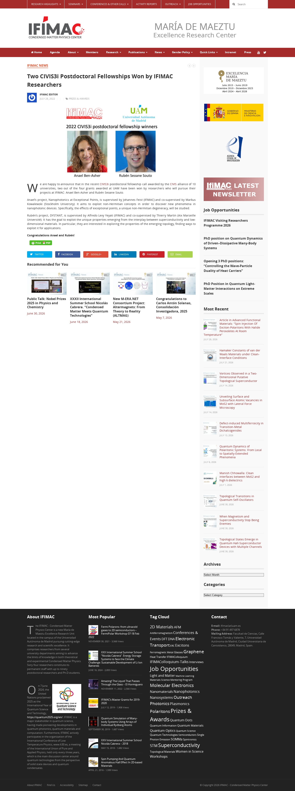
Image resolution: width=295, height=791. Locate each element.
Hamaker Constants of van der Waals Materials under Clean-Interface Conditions (240, 353)
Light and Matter (162, 675)
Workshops (159, 756)
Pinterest (152, 254)
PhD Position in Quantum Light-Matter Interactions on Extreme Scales (229, 289)
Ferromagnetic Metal (161, 652)
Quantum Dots (181, 720)
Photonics (159, 703)
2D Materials (161, 627)
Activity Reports (146, 4)
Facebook (67, 254)
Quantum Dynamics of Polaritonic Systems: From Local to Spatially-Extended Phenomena (241, 451)
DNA (171, 639)
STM (154, 745)
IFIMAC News (37, 65)
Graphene (193, 651)
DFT (164, 639)
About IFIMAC (34, 785)
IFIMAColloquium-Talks (169, 661)
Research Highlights (44, 4)
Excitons (182, 645)
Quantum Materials (190, 725)
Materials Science (160, 679)
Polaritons (160, 711)
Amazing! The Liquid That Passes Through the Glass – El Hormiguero (122, 682)
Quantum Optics (162, 730)
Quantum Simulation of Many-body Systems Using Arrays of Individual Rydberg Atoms (119, 721)
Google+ (96, 254)
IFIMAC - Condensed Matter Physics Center (244, 785)
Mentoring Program (181, 679)
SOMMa (176, 739)
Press (247, 52)
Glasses (178, 652)
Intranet (230, 52)
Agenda (55, 52)
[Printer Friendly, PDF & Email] (41, 242)
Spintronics (189, 739)
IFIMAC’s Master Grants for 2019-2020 (120, 701)
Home (38, 52)
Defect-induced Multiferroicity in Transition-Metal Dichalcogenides (241, 426)
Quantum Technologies (164, 735)
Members (92, 52)
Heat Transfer (158, 657)
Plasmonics (179, 703)
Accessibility (67, 785)
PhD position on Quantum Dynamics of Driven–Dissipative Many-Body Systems (233, 243)
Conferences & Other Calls (108, 4)
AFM (177, 627)
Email (178, 254)
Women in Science (189, 751)
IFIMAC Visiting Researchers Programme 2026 (226, 223)
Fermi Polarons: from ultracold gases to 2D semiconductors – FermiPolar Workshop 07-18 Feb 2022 (113, 632)
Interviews (196, 662)
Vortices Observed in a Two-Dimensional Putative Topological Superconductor (238, 377)
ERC (172, 645)
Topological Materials (162, 751)
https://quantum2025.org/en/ (45, 717)
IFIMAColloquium (177, 657)
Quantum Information (163, 725)
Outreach (183, 697)
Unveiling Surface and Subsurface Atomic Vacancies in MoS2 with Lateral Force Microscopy (241, 402)
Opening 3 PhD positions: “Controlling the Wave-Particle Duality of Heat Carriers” (228, 266)
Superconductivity (179, 745)
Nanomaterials (161, 691)
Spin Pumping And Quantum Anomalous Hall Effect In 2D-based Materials (121, 762)
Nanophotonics (187, 691)
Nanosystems (161, 697)
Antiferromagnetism (161, 633)
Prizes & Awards (79, 98)
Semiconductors (187, 734)
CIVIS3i (104, 184)
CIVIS (173, 184)
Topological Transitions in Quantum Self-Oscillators (237, 498)
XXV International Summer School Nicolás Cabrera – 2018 (121, 741)
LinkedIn (124, 254)
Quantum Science (186, 730)
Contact (97, 785)
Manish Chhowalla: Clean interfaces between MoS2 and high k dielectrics (240, 476)
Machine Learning (185, 676)
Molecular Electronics (172, 685)
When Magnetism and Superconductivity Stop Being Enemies (239, 520)
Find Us (51, 785)
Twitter (39, 254)
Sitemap (83, 785)
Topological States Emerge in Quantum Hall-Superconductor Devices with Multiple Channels (241, 542)
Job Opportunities (199, 4)
